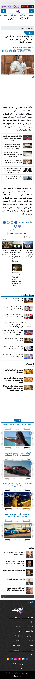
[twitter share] (10, 51)
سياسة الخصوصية (17, 668)
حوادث (6, 15)
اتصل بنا (13, 664)
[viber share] (19, 226)
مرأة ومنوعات (29, 631)
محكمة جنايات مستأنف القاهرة (17, 233)
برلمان (31, 650)
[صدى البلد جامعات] (16, 6)
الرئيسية (31, 15)
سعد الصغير (13, 230)
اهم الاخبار (22, 15)
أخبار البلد (13, 15)
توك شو (18, 626)
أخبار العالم (30, 636)
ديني (19, 631)
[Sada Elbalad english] (4, 6)
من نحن (22, 664)
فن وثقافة (30, 626)
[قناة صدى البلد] (31, 6)
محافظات (17, 640)
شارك (18, 51)
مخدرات (22, 230)
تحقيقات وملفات (16, 650)
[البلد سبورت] (25, 6)
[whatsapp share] (6, 51)
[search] (3, 11)
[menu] (31, 11)
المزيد (4, 596)
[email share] (3, 51)
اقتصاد (31, 645)
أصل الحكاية (17, 636)
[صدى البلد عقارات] (9, 6)
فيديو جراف (30, 640)
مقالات (31, 654)
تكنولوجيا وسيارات (15, 645)
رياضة (18, 621)
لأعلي (29, 602)
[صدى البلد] (17, 11)
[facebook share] (14, 51)
